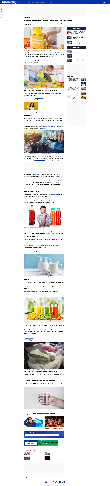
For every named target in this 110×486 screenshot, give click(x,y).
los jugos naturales (33, 286)
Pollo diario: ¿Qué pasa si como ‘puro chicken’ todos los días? (54, 428)
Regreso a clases (53, 413)
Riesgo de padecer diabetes (29, 338)
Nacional (28, 2)
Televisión (37, 2)
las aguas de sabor (54, 194)
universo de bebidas (39, 98)
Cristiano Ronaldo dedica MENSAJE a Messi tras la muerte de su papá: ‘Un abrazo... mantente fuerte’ (79, 32)
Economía (19, 2)
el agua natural (57, 378)
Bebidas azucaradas (39, 413)
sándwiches (40, 93)
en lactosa (30, 241)
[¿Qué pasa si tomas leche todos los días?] (31, 106)
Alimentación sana (46, 413)
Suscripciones (56, 485)
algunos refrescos (35, 174)
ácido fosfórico (42, 128)
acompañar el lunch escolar (58, 54)
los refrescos (34, 118)
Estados (50, 2)
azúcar (57, 202)
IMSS (47, 58)
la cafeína (57, 176)
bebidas (34, 413)
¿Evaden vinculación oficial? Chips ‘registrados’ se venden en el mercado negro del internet (79, 60)
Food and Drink (26, 17)
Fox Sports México (43, 2)
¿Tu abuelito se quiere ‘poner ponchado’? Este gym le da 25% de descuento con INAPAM (57, 453)
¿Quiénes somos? (47, 485)
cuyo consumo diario (52, 243)
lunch (50, 58)
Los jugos (26, 282)
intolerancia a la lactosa (50, 245)
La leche (25, 239)
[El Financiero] (9, 2)
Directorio (52, 485)
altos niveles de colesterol (40, 160)
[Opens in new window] (69, 32)
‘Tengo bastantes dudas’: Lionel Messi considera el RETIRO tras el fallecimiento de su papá (79, 37)
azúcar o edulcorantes (50, 126)
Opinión (32, 2)
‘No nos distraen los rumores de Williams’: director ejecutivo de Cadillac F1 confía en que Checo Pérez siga (79, 42)
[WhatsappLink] (41, 442)
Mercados (24, 2)
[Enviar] (61, 435)
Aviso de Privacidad (62, 485)
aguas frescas (48, 233)
